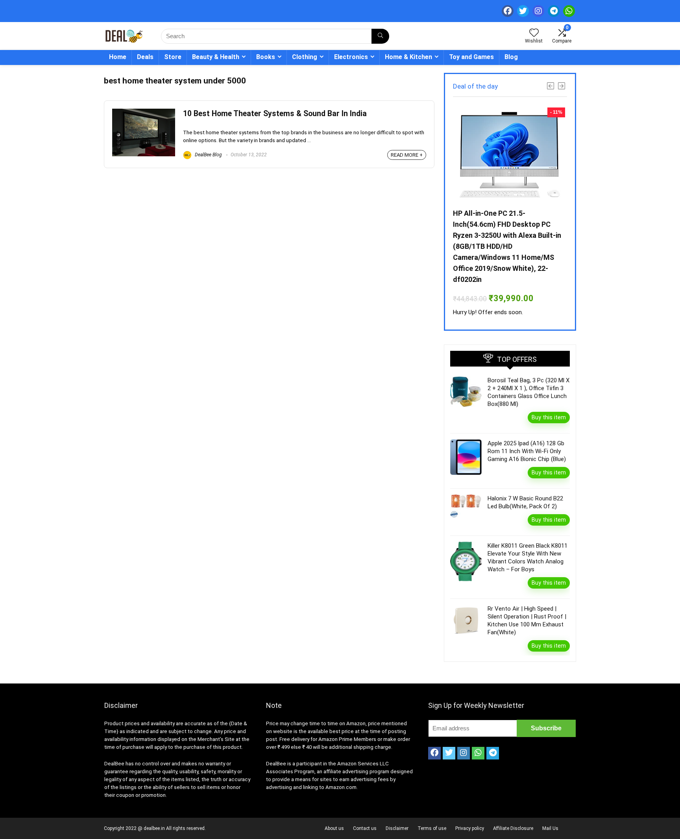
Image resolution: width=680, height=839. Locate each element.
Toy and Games (471, 57)
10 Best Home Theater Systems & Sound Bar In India (275, 113)
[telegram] (554, 11)
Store (172, 57)
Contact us (365, 828)
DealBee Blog (208, 154)
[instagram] (538, 11)
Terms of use (432, 828)
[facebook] (508, 11)
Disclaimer (397, 828)
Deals (145, 57)
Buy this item (549, 417)
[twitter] (523, 11)
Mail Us (550, 828)
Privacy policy (469, 828)
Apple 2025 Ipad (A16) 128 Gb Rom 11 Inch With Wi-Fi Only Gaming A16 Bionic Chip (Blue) (527, 451)
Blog (511, 57)
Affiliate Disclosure (513, 828)
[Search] (380, 36)
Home (117, 57)
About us (334, 828)
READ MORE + (407, 155)
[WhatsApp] (569, 11)
